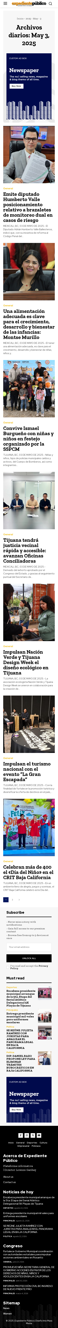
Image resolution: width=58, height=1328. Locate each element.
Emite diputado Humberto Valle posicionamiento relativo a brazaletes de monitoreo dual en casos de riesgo (28, 207)
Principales (12, 1010)
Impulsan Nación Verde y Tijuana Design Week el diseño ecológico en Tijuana (25, 662)
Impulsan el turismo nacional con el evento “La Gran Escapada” (27, 771)
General (8, 188)
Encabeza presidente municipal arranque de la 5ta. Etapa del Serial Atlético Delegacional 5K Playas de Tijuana (20, 998)
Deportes (11, 987)
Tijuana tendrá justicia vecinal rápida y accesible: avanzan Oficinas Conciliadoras (24, 550)
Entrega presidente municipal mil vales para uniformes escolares (20, 1018)
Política (10, 1027)
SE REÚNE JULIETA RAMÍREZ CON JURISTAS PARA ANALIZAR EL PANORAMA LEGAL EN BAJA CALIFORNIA (19, 1039)
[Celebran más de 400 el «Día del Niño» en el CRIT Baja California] (29, 827)
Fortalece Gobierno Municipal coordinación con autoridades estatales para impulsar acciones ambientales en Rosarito (28, 1254)
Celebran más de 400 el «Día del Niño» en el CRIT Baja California (28, 872)
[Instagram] (26, 1135)
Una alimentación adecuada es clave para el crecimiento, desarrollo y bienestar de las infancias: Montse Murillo (29, 324)
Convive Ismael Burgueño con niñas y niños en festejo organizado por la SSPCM (28, 438)
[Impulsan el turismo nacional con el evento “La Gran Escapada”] (29, 724)
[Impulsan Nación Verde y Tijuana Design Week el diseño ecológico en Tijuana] (29, 612)
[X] (33, 1135)
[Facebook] (20, 1135)
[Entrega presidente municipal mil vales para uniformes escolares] (45, 1016)
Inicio (20, 18)
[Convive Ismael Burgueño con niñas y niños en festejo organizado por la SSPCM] (29, 388)
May (35, 18)
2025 (28, 18)
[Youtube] (39, 1135)
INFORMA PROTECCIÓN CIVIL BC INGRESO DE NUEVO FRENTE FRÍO (28, 1287)
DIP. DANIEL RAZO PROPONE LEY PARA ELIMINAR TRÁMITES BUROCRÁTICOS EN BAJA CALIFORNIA (20, 1063)
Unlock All (29, 958)
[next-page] (19, 899)
